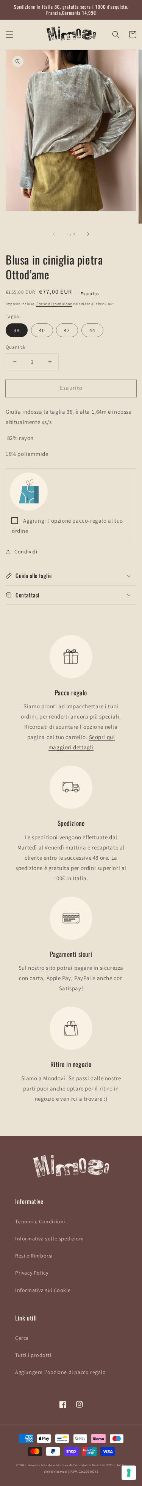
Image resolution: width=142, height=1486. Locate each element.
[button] (9, 34)
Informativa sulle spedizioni (49, 1238)
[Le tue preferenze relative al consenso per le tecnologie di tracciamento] (129, 1473)
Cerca (22, 1338)
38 (17, 330)
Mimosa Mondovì (41, 1465)
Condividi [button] (25, 551)
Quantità (15, 347)
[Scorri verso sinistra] (54, 234)
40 (42, 330)
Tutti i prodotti (33, 1355)
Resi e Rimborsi (34, 1255)
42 (67, 330)
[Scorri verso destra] (88, 234)
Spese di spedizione (54, 303)
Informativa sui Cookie (42, 1290)
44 (92, 330)
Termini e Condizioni (40, 1221)
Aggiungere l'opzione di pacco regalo (60, 1372)
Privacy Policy (31, 1272)
